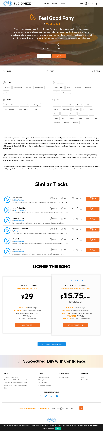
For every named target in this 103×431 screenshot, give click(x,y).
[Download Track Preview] (81, 198)
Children (88, 105)
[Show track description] (66, 202)
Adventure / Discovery (11, 105)
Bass (68, 87)
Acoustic (7, 87)
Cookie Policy (42, 382)
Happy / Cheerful (9, 109)
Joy (91, 114)
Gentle (91, 109)
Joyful (56, 118)
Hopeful (72, 114)
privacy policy (94, 425)
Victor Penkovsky (20, 210)
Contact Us (85, 380)
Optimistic (71, 118)
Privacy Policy (42, 380)
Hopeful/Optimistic (24, 109)
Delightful (66, 109)
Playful (80, 118)
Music (46, 3)
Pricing (55, 3)
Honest (64, 114)
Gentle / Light (35, 105)
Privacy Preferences (48, 428)
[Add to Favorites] (73, 198)
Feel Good (24, 105)
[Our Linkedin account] (51, 396)
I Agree (58, 428)
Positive (95, 118)
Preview (45, 56)
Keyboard (88, 87)
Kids (63, 118)
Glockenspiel (77, 87)
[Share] (77, 198)
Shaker (56, 92)
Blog (63, 3)
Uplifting (36, 109)
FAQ (81, 3)
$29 (61, 56)
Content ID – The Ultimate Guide (15, 382)
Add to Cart (27, 325)
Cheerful (78, 105)
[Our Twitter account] (46, 396)
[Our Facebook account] (40, 396)
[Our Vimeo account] (57, 396)
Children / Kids (18, 87)
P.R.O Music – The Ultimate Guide (15, 385)
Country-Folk (39, 87)
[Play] (32, 17)
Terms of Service (43, 377)
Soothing (57, 122)
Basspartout (18, 231)
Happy (56, 114)
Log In (90, 3)
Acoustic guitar (58, 87)
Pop (87, 118)
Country (28, 87)
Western (75, 122)
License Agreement (44, 385)
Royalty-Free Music (11, 377)
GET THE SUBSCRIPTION (75, 325)
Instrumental (82, 114)
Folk (6, 92)
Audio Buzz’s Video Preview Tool (15, 380)
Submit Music (64, 377)
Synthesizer (65, 92)
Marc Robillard (53, 24)
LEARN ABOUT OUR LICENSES (52, 344)
